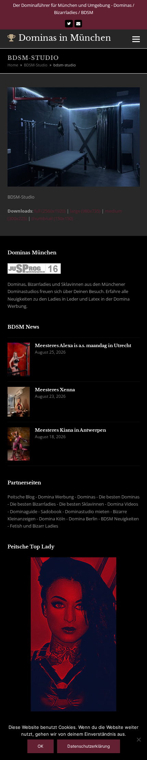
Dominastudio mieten (87, 511)
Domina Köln (52, 519)
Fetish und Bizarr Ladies (34, 526)
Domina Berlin (83, 519)
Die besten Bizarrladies (33, 504)
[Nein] (138, 739)
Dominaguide (23, 511)
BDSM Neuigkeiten (120, 519)
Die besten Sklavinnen (81, 504)
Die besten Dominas (119, 497)
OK (40, 746)
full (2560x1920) (50, 211)
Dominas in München (64, 38)
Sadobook (51, 511)
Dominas (86, 497)
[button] (136, 39)
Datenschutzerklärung (88, 746)
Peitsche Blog (21, 497)
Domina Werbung (56, 497)
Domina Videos (122, 504)
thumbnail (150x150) (52, 218)
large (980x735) (85, 211)
